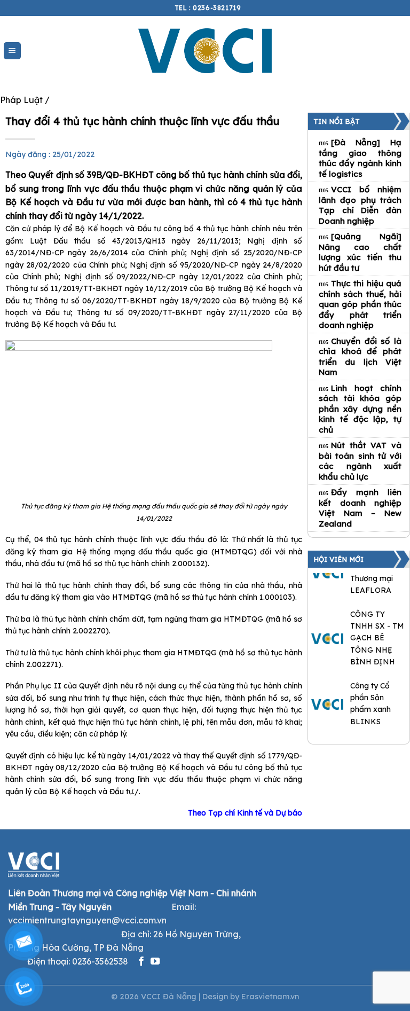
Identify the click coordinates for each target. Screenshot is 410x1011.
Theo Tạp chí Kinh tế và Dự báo (245, 813)
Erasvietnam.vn (270, 996)
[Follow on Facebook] (141, 962)
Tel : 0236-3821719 (208, 8)
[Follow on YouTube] (155, 962)
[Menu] (12, 51)
